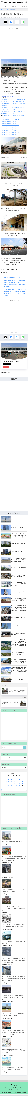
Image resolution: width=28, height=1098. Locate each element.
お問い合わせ (14, 1089)
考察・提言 (7, 6)
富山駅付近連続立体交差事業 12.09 (10, 127)
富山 (9, 372)
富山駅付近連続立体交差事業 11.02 (10, 130)
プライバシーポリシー (18, 1087)
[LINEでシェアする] (22, 22)
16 (22, 781)
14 (16, 781)
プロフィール (7, 1087)
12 (11, 781)
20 (14, 783)
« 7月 (2, 789)
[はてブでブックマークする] (17, 22)
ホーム (20, 1089)
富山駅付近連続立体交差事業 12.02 (10, 129)
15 (19, 781)
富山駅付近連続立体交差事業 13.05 (10, 125)
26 (11, 785)
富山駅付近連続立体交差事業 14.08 (10, 121)
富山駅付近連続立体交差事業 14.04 (10, 123)
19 (11, 783)
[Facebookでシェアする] (11, 22)
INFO (2, 6)
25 (8, 785)
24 (6, 785)
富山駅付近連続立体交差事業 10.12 (10, 132)
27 (14, 785)
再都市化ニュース (16, 6)
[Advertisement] (14, 43)
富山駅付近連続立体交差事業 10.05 (10, 134)
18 (8, 783)
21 (16, 783)
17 (6, 783)
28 (16, 785)
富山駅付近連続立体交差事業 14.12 (10, 119)
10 (6, 781)
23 (22, 783)
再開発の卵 (24, 6)
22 (19, 783)
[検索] (24, 747)
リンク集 (8, 1089)
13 (14, 781)
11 (8, 781)
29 (19, 785)
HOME (14, 1085)
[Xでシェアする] (5, 22)
